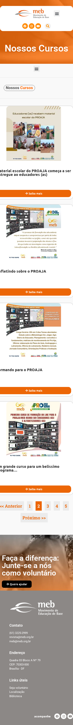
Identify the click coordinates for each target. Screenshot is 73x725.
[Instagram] (31, 26)
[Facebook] (25, 26)
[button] (57, 13)
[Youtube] (38, 26)
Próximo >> (34, 517)
